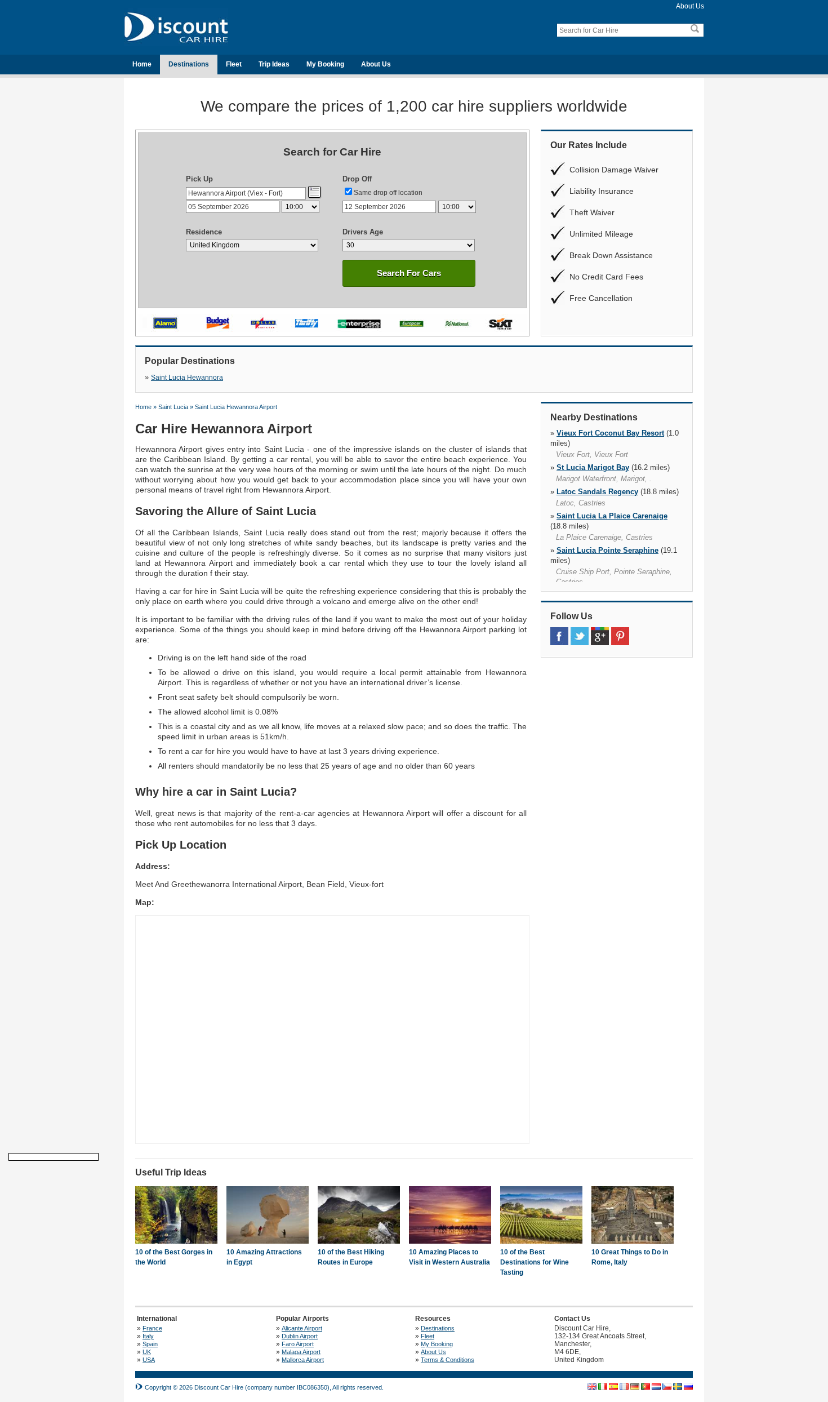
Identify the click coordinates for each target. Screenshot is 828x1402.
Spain (150, 1344)
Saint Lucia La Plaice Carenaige (612, 516)
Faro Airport (298, 1344)
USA (149, 1359)
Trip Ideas (274, 64)
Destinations (188, 64)
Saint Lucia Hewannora (187, 377)
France (152, 1328)
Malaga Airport (301, 1351)
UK (147, 1351)
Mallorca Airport (303, 1359)
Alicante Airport (302, 1328)
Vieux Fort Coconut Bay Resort (610, 433)
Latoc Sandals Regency (597, 491)
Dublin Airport (300, 1336)
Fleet (234, 64)
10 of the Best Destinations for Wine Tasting (534, 1262)
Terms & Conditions (447, 1359)
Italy (148, 1336)
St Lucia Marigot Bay (593, 467)
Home (142, 64)
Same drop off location (388, 193)
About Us (690, 6)
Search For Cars (409, 273)
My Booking (325, 64)
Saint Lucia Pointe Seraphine (607, 550)
